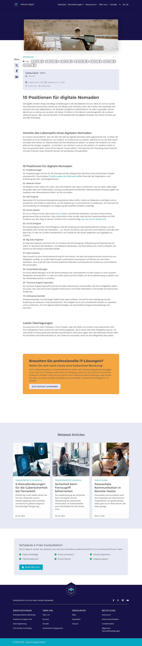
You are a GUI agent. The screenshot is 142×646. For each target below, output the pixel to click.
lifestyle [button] (52, 61)
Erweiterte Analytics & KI (22, 619)
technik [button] (30, 65)
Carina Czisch (31, 73)
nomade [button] (67, 61)
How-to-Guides (101, 480)
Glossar (75, 624)
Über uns (46, 615)
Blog (74, 615)
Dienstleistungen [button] (75, 4)
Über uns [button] (103, 4)
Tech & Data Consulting (22, 628)
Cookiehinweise (108, 624)
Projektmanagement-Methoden (63, 176)
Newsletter (76, 619)
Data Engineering (20, 624)
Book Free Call (32, 567)
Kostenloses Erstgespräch (53, 628)
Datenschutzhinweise (110, 619)
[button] (16, 65)
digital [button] (38, 61)
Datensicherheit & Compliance (28, 480)
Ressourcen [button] (91, 4)
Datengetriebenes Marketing (24, 615)
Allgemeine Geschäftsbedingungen (111, 629)
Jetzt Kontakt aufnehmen (45, 386)
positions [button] (81, 61)
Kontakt (113, 4)
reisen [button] (96, 61)
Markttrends (28, 57)
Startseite (62, 4)
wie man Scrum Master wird (93, 219)
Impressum (106, 615)
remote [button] (110, 61)
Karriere (46, 619)
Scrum (58, 213)
